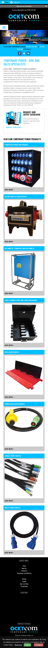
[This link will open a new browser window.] (20, 54)
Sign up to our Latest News (24, 6)
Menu (4, 27)
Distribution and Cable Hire (24, 573)
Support (24, 581)
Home (7, 2)
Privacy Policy (24, 586)
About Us (24, 568)
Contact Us (17, 2)
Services (24, 579)
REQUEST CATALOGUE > (14, 127)
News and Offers (24, 584)
